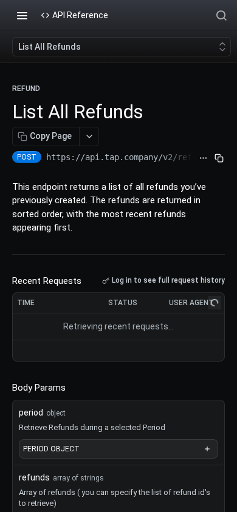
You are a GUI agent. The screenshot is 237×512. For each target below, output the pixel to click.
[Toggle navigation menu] (22, 15)
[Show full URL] (203, 158)
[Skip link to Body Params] (3, 387)
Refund (26, 88)
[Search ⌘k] (221, 15)
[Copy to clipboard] (219, 158)
